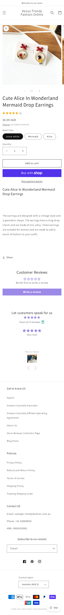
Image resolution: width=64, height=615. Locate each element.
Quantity (7, 144)
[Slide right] (39, 91)
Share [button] (9, 257)
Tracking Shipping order (20, 493)
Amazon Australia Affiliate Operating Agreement (27, 415)
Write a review (32, 292)
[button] (4, 13)
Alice (49, 136)
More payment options (32, 181)
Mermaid (33, 136)
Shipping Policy (15, 485)
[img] (32, 317)
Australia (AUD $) (30, 584)
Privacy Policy (14, 462)
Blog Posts (13, 440)
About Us (12, 425)
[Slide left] (24, 91)
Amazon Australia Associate (22, 405)
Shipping (6, 124)
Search (10, 397)
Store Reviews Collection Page (23, 433)
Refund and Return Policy (21, 470)
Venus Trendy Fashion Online (27, 609)
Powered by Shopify (45, 609)
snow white (12, 136)
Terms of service (16, 478)
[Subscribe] (53, 549)
